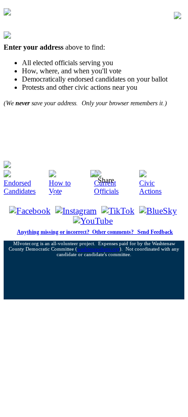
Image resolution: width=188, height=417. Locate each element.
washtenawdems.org (98, 249)
